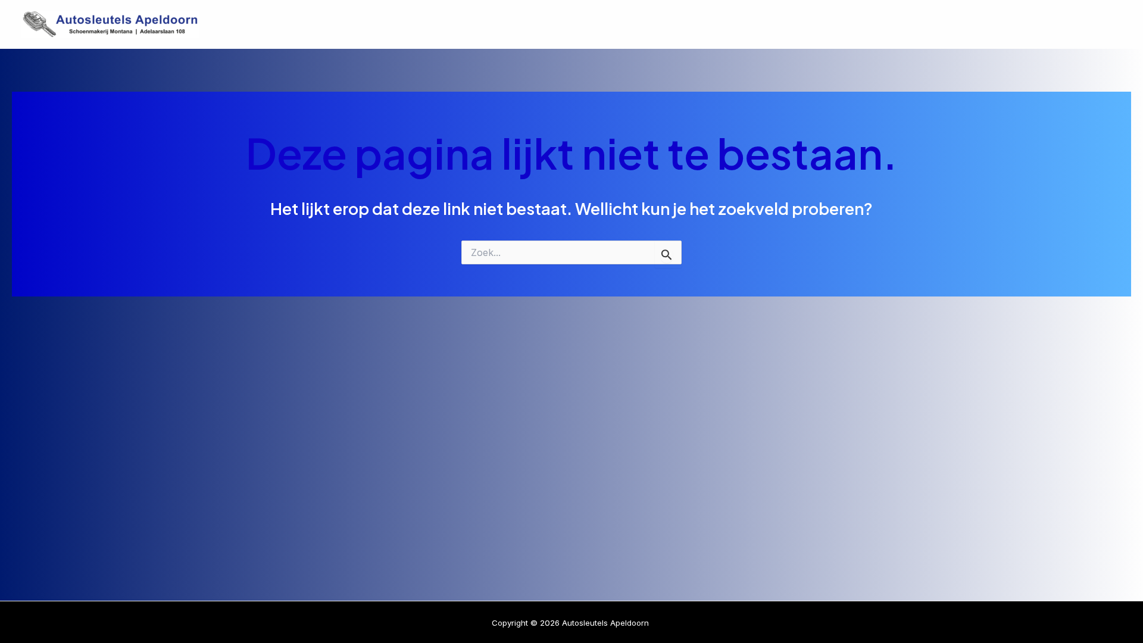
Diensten (946, 24)
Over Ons (1019, 24)
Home (884, 24)
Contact (1089, 24)
